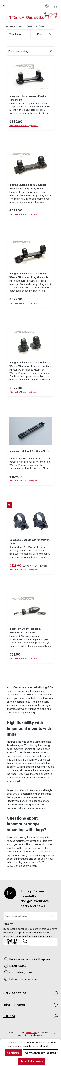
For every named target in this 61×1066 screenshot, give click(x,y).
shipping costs (31, 1033)
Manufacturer (16, 34)
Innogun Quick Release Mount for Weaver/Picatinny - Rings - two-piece (30, 364)
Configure (13, 1052)
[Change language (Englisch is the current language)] (5, 6)
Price (40, 34)
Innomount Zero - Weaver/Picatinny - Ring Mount (29, 98)
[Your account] (47, 6)
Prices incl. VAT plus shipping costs (23, 126)
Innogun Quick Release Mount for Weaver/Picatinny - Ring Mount (27, 186)
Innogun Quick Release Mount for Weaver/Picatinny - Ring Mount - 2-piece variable (28, 275)
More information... (43, 1046)
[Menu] (4, 18)
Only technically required (40, 1052)
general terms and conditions (35, 936)
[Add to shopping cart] (30, 664)
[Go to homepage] (33, 15)
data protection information (29, 932)
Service (9, 1016)
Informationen (14, 1004)
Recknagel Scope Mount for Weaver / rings (29, 542)
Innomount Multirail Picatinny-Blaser (29, 451)
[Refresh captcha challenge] (25, 941)
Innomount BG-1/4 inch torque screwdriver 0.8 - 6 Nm (26, 631)
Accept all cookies (32, 1061)
